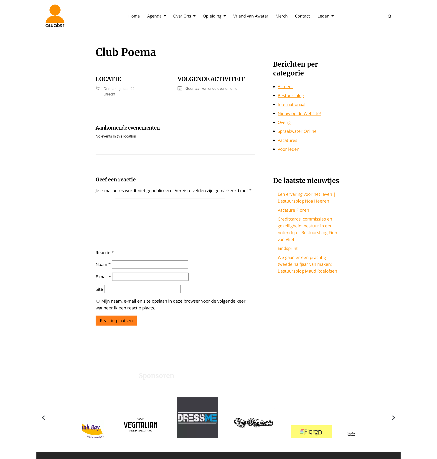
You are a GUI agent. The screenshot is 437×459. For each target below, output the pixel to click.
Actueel (285, 86)
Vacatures (287, 140)
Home (134, 16)
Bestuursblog (291, 95)
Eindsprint (288, 248)
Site (99, 289)
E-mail (103, 276)
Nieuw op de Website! (299, 113)
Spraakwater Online (297, 131)
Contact (302, 16)
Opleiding (212, 16)
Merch (282, 16)
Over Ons (182, 16)
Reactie (105, 252)
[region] (218, 418)
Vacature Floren (293, 210)
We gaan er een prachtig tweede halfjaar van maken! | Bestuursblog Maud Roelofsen (307, 264)
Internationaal (291, 104)
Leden (323, 16)
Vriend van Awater (250, 16)
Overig (284, 122)
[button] (109, 417)
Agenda (154, 16)
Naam (103, 264)
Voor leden (288, 149)
